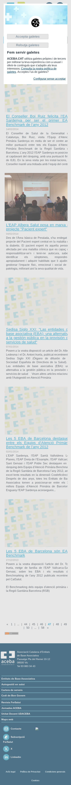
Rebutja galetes (27, 45)
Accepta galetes (28, 36)
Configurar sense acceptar (49, 78)
